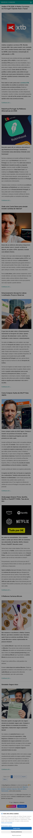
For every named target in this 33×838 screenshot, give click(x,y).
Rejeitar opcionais (16, 835)
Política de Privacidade (6, 822)
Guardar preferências (16, 831)
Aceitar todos (16, 828)
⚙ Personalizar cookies (6, 825)
